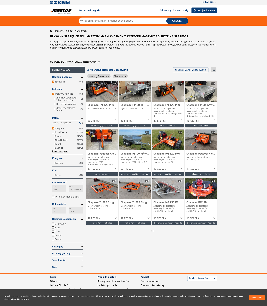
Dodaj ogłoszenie (206, 10)
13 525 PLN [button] (160, 218)
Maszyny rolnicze (64, 30)
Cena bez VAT (59, 182)
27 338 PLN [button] (160, 121)
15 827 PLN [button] (192, 218)
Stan (54, 267)
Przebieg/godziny (61, 253)
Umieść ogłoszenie (107, 285)
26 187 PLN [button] (94, 169)
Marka (55, 118)
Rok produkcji (59, 204)
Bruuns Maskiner (201, 125)
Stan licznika (58, 260)
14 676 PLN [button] (94, 218)
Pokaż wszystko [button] (60, 151)
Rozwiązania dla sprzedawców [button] (113, 281)
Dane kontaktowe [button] (150, 281)
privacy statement (11, 299)
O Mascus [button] (55, 281)
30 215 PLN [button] (94, 121)
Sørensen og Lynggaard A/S (102, 125)
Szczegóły (57, 246)
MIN (54, 187)
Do (70, 208)
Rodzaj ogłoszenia (62, 77)
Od (54, 208)
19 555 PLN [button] (127, 121)
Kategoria (57, 89)
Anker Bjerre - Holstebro (201, 174)
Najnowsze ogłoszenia (64, 219)
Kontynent (57, 158)
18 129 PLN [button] (192, 121)
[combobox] (189, 278)
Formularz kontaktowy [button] (152, 285)
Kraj (54, 170)
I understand (257, 298)
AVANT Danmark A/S (168, 125)
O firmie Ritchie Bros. (61, 285)
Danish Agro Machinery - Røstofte (135, 174)
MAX (70, 187)
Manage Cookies (227, 296)
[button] (67, 70)
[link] (102, 91)
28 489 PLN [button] (160, 169)
